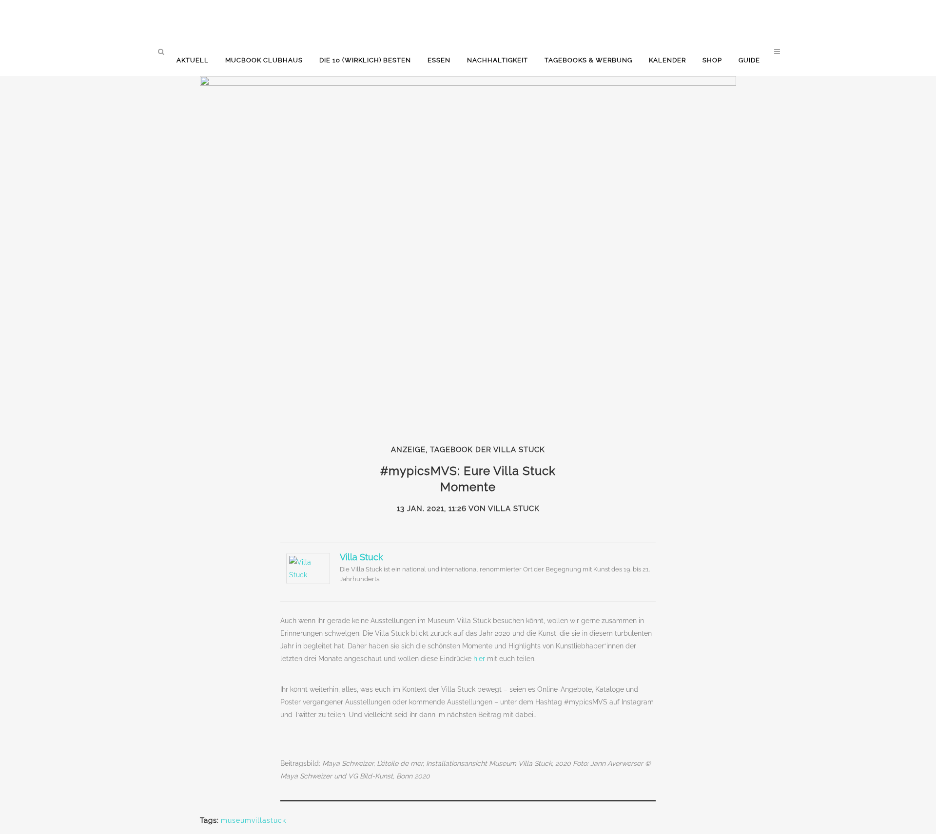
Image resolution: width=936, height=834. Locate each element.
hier (480, 659)
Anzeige (408, 449)
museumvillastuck (253, 820)
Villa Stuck (361, 557)
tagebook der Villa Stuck (487, 449)
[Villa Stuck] (308, 582)
